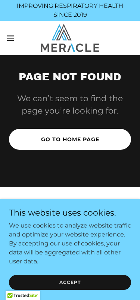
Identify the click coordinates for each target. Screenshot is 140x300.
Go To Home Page (70, 139)
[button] (13, 38)
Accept (70, 282)
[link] (70, 38)
